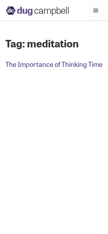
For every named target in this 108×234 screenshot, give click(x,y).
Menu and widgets (96, 16)
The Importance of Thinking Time (54, 64)
